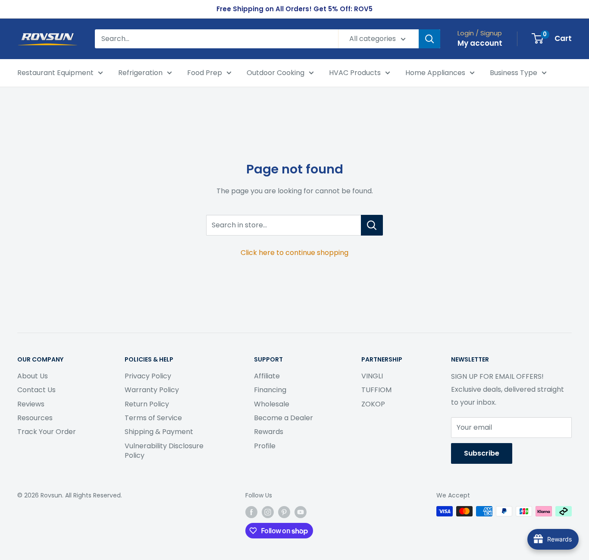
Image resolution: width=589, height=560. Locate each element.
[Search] (429, 38)
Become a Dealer (283, 418)
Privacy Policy (148, 376)
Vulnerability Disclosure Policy (164, 450)
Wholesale (271, 404)
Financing (270, 390)
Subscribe (481, 453)
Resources (35, 418)
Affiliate (267, 376)
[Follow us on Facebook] (251, 512)
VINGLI (372, 376)
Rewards (268, 432)
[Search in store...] (372, 225)
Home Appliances (435, 73)
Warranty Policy (152, 390)
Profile (265, 446)
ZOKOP (373, 404)
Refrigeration (140, 73)
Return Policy (147, 404)
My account (479, 43)
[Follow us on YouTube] (300, 512)
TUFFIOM (376, 390)
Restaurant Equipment (55, 73)
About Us (32, 376)
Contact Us (36, 390)
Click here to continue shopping (294, 253)
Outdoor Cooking (275, 73)
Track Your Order (46, 432)
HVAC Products (355, 73)
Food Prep (204, 73)
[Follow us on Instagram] (268, 512)
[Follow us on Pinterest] (284, 512)
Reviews (30, 404)
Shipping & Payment (159, 432)
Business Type (513, 73)
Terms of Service (153, 418)
